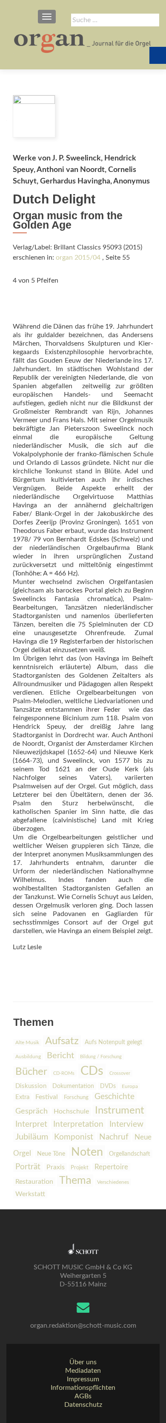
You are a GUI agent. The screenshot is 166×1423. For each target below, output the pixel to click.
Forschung (76, 1097)
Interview (126, 1124)
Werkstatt (30, 1194)
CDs (91, 1071)
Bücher (31, 1072)
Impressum (83, 1379)
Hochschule (71, 1111)
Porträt (27, 1167)
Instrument (119, 1110)
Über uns (83, 1362)
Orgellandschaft (129, 1154)
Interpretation (78, 1124)
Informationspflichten (83, 1387)
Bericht (60, 1055)
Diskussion (30, 1086)
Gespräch (31, 1111)
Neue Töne (51, 1154)
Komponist (73, 1137)
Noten (87, 1152)
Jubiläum (31, 1137)
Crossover (119, 1073)
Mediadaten (83, 1370)
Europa (130, 1086)
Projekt (80, 1168)
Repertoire (111, 1167)
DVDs (108, 1086)
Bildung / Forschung (101, 1056)
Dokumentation (73, 1086)
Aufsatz (62, 1041)
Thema (75, 1180)
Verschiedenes (113, 1182)
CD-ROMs (63, 1073)
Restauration (34, 1181)
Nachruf (114, 1137)
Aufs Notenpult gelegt (113, 1042)
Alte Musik (27, 1042)
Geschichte (114, 1097)
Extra (22, 1097)
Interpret (31, 1124)
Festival (46, 1097)
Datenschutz (83, 1404)
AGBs (83, 1396)
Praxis (55, 1167)
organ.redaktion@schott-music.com (83, 1325)
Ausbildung (28, 1056)
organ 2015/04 (78, 257)
